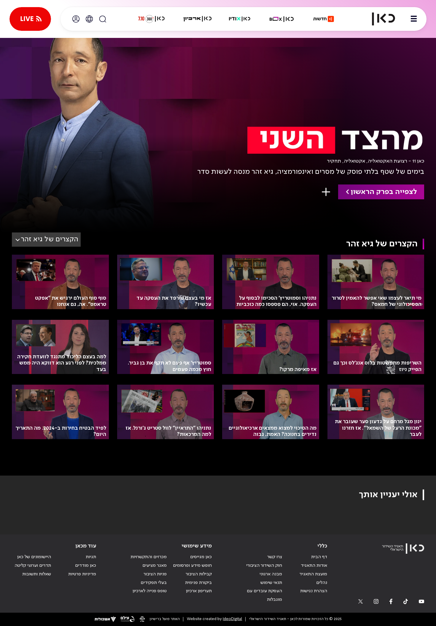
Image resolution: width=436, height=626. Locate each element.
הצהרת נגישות (313, 591)
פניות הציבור (155, 574)
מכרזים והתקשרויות (149, 557)
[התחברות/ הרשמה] (76, 19)
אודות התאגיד (314, 565)
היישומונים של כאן (34, 557)
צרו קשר (274, 557)
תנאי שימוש (271, 582)
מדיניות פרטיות (82, 574)
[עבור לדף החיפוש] (103, 19)
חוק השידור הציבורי (264, 565)
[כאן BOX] (281, 18)
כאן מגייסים (201, 557)
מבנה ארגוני (271, 574)
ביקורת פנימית (198, 582)
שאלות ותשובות (36, 574)
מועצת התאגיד (313, 574)
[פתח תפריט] (414, 19)
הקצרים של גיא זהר (49, 239)
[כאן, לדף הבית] (378, 19)
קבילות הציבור (199, 574)
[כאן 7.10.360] (151, 18)
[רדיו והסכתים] (239, 18)
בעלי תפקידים (154, 582)
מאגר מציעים (154, 565)
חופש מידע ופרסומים (192, 565)
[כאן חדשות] (323, 18)
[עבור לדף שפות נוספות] (89, 19)
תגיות (91, 557)
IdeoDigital (232, 619)
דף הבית (319, 557)
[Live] (30, 19)
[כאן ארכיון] (197, 18)
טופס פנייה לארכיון (150, 591)
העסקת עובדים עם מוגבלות (264, 595)
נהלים (321, 582)
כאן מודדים (85, 565)
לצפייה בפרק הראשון (384, 192)
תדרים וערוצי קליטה (33, 565)
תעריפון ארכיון (199, 590)
